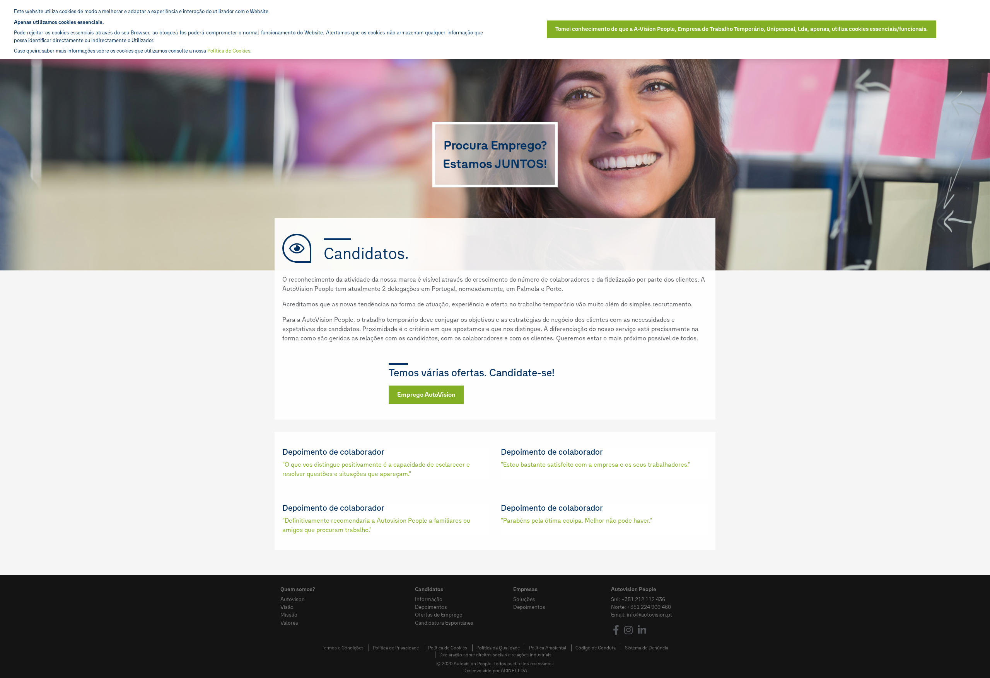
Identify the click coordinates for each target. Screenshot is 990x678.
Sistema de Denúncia (646, 648)
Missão (288, 615)
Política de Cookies (447, 648)
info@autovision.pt (649, 615)
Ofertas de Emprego (439, 615)
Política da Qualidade (498, 648)
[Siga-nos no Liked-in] (642, 631)
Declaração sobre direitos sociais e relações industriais (495, 655)
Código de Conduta (595, 648)
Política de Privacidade (396, 648)
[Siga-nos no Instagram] (628, 631)
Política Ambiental (547, 648)
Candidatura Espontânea (444, 623)
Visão (287, 607)
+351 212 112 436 (643, 599)
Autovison (292, 599)
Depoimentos (431, 607)
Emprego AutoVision (426, 394)
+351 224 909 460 (649, 607)
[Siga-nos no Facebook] (616, 631)
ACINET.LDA (514, 670)
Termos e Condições (343, 648)
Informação (428, 599)
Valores (289, 623)
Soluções (524, 599)
